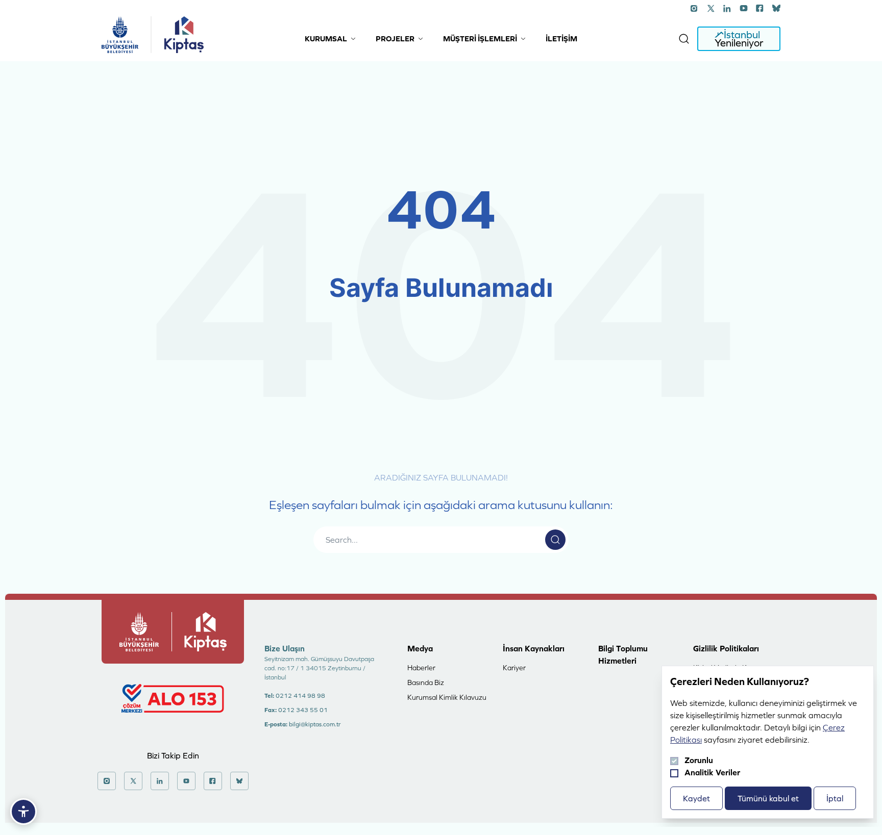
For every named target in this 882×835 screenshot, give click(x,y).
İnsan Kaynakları (534, 648)
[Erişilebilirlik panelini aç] (23, 811)
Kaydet (696, 798)
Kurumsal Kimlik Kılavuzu (446, 697)
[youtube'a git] (744, 8)
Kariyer (514, 668)
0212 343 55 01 (303, 710)
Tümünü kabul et (768, 798)
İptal (834, 798)
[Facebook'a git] (760, 8)
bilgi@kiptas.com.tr (314, 724)
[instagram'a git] (695, 8)
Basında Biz (425, 682)
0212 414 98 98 (300, 695)
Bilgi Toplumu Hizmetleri (623, 654)
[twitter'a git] (711, 8)
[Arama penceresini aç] (684, 39)
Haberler (421, 668)
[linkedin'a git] (727, 8)
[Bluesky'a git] (776, 8)
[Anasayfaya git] (120, 34)
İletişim (561, 38)
